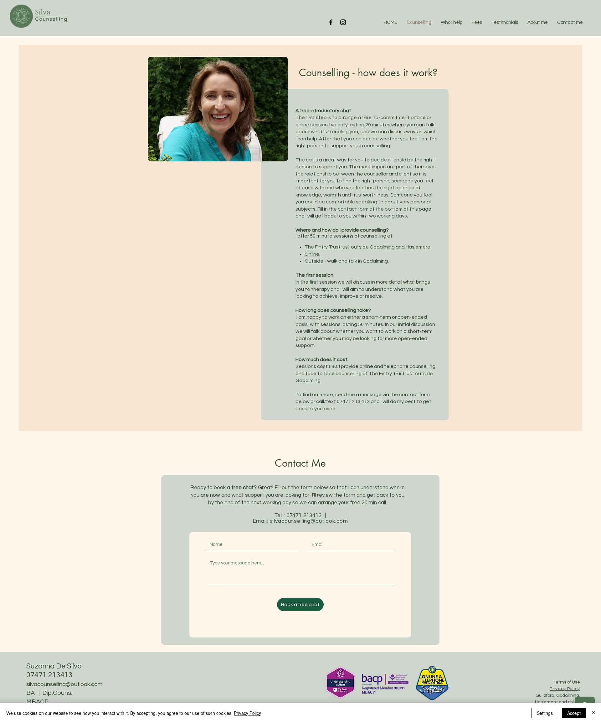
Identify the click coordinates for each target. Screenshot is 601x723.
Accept (574, 713)
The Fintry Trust (323, 246)
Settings (545, 713)
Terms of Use (567, 682)
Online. (312, 254)
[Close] (593, 713)
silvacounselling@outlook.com (309, 521)
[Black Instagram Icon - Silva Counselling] (343, 22)
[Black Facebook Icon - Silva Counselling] (331, 22)
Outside (314, 261)
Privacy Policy (247, 713)
